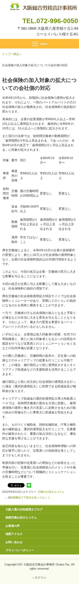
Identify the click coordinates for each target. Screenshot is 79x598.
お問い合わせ (14, 542)
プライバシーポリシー (19, 550)
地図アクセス (14, 534)
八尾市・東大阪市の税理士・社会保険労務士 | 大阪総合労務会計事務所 (43, 5)
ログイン (40, 577)
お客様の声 (12, 525)
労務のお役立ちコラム (51, 491)
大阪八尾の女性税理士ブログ (24, 509)
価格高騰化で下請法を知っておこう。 (28, 497)
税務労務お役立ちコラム (21, 517)
